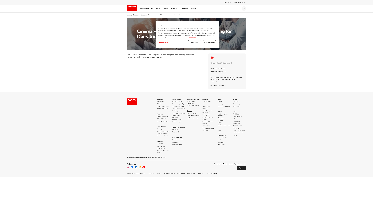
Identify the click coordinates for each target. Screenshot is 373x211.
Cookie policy (192, 37)
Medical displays (176, 99)
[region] (187, 34)
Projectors (160, 114)
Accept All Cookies (209, 42)
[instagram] (128, 167)
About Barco (184, 8)
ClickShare (160, 99)
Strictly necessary (195, 42)
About (234, 111)
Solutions (205, 99)
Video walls (160, 141)
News (158, 8)
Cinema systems (161, 126)
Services (189, 111)
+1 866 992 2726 (158, 157)
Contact (165, 8)
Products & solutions (146, 8)
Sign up (242, 168)
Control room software (178, 127)
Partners (193, 8)
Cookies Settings (163, 42)
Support (174, 8)
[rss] (140, 167)
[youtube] (143, 167)
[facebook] (132, 167)
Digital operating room (193, 99)
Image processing (177, 137)
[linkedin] (136, 167)
